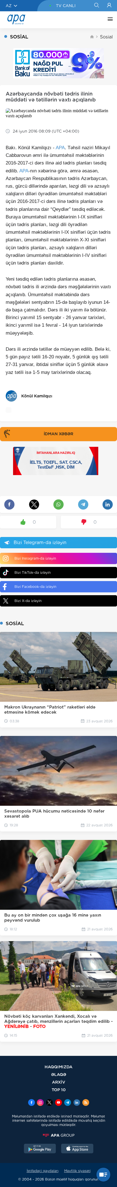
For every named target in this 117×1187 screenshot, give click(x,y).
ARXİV (58, 1082)
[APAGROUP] (58, 1135)
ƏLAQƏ (58, 1074)
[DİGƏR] (109, 20)
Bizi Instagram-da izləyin (35, 558)
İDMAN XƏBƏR (58, 434)
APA (60, 147)
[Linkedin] (76, 1103)
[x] (49, 1103)
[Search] (96, 6)
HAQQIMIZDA (58, 1066)
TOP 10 (59, 1089)
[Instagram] (40, 1103)
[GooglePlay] (40, 1149)
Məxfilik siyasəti (77, 1171)
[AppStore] (77, 1149)
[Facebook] (31, 1103)
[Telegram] (67, 1103)
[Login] (109, 5)
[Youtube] (58, 1103)
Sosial (106, 37)
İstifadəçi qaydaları (42, 1171)
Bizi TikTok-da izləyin (32, 572)
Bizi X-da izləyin (27, 601)
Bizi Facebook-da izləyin (35, 586)
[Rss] (85, 1103)
